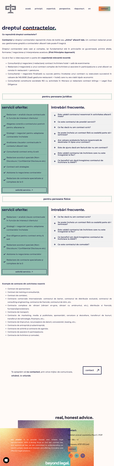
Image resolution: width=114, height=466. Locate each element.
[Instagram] (82, 455)
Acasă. (28, 9)
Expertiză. (51, 9)
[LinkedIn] (76, 455)
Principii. (39, 9)
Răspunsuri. (79, 9)
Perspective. (65, 9)
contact (104, 9)
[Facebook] (70, 455)
